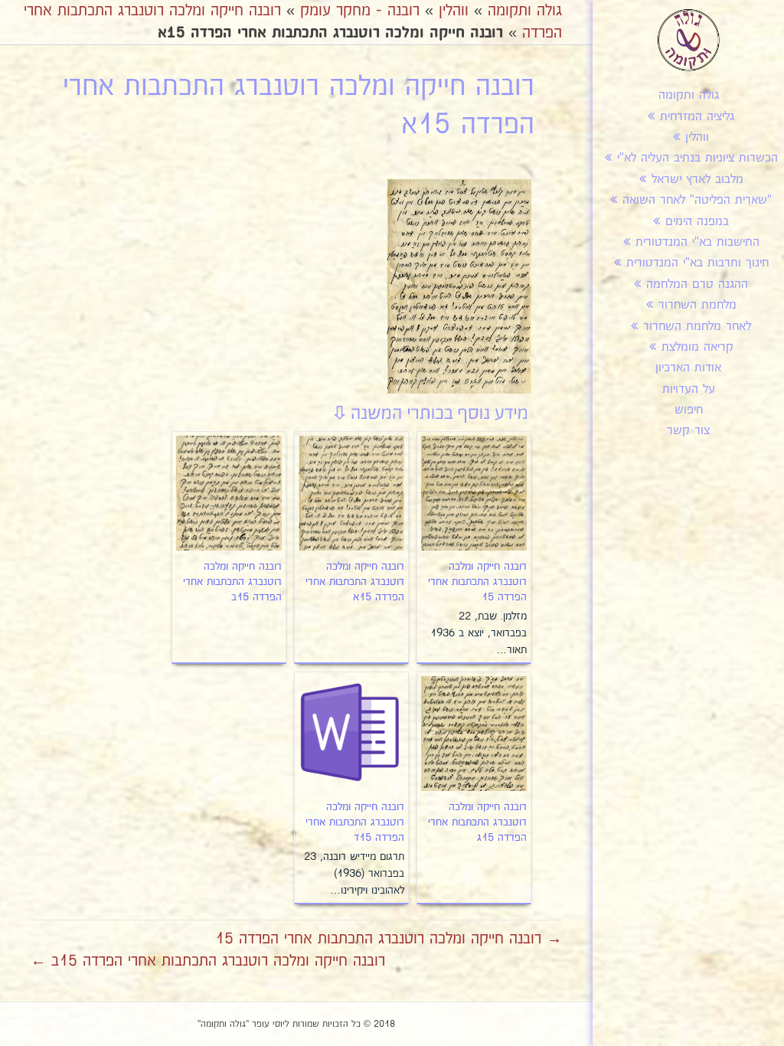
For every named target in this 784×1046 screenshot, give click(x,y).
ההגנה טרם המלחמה (697, 284)
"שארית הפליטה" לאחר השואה (697, 200)
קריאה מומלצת (697, 347)
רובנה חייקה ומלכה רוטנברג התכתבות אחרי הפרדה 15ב (232, 582)
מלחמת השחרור (697, 305)
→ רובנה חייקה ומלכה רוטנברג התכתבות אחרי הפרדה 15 (388, 938)
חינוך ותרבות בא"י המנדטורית (697, 263)
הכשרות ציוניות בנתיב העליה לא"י (697, 158)
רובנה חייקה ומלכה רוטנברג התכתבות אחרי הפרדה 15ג (477, 822)
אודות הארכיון (688, 367)
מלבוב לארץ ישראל (697, 179)
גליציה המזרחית (697, 116)
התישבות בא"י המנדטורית (697, 242)
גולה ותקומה (688, 95)
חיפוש (689, 410)
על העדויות (688, 389)
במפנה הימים (697, 221)
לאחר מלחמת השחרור (697, 326)
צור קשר (688, 430)
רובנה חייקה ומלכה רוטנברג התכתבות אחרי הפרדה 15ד (354, 822)
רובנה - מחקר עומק (360, 10)
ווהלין (697, 137)
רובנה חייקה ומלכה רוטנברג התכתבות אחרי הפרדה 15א (354, 582)
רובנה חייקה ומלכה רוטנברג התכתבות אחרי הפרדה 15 (477, 582)
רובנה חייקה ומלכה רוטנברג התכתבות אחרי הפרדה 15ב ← (208, 961)
